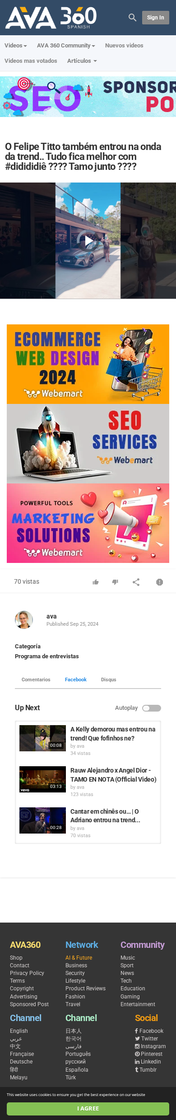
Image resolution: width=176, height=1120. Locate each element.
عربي (16, 1039)
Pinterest (151, 1054)
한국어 (73, 1039)
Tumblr (148, 1070)
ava (51, 616)
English (19, 1031)
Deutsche (21, 1062)
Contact (19, 965)
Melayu (19, 1077)
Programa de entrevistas (47, 656)
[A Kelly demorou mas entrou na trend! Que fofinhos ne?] (42, 738)
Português (78, 1054)
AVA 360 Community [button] (64, 45)
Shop (16, 958)
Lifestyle (75, 981)
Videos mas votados (31, 60)
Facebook (76, 680)
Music (127, 958)
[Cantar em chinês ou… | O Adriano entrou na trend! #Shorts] (42, 820)
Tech (126, 981)
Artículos (80, 60)
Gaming (130, 996)
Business (76, 965)
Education (132, 988)
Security (75, 973)
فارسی (73, 1046)
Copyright (22, 988)
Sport (127, 965)
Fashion (75, 996)
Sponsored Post (29, 1004)
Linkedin (151, 1062)
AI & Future (78, 958)
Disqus (108, 680)
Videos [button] (14, 45)
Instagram (153, 1046)
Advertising (23, 996)
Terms (17, 981)
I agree (88, 1108)
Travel (72, 1004)
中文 (15, 1046)
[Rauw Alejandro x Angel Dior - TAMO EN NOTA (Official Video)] (42, 779)
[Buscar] (132, 17)
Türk (70, 1077)
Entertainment (137, 1004)
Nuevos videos (124, 45)
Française (22, 1054)
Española (76, 1070)
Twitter (149, 1039)
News (127, 973)
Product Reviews (85, 988)
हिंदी (14, 1070)
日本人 (73, 1031)
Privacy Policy (27, 973)
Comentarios (36, 680)
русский (75, 1062)
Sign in (155, 17)
